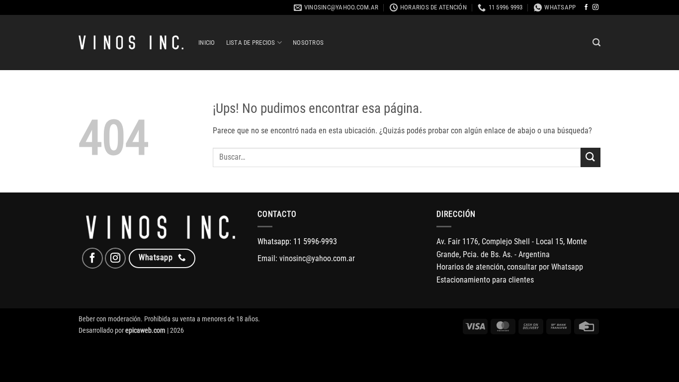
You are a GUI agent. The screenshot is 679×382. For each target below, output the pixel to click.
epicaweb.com (145, 330)
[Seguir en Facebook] (586, 7)
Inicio (206, 42)
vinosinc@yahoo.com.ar (317, 258)
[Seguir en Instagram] (595, 7)
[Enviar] (590, 157)
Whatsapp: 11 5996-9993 (297, 241)
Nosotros (308, 42)
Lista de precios (250, 42)
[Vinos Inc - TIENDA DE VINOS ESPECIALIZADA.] (131, 42)
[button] (596, 42)
